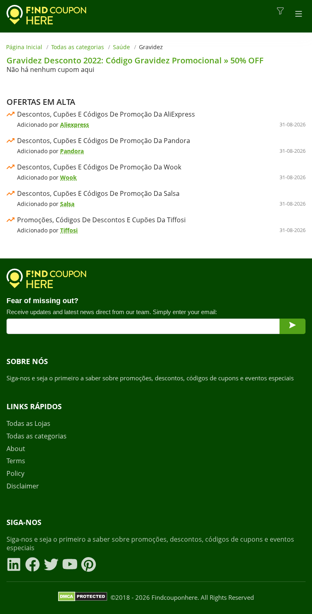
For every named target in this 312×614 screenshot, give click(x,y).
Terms (15, 461)
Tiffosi (69, 230)
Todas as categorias (77, 47)
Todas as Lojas (28, 423)
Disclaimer (22, 486)
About (15, 449)
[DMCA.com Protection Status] (82, 598)
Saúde (121, 47)
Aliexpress (74, 124)
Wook (68, 177)
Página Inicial (24, 47)
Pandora (72, 151)
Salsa (67, 204)
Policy (15, 473)
